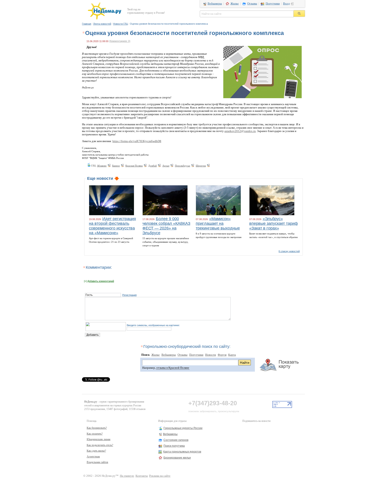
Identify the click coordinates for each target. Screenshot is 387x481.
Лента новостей (102, 23)
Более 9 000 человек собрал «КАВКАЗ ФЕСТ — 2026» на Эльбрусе (166, 226)
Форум (222, 354)
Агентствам (93, 456)
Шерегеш (201, 165)
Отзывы (252, 3)
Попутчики (273, 3)
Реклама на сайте (159, 475)
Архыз (165, 165)
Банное (116, 165)
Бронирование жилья (177, 457)
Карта (232, 354)
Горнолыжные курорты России (182, 428)
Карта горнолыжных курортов (182, 451)
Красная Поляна (134, 165)
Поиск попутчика (174, 445)
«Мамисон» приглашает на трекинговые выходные (218, 223)
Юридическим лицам (98, 439)
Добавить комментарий (100, 281)
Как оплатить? (95, 433)
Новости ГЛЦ (120, 23)
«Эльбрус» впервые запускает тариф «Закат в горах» (273, 223)
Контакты (141, 475)
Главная (86, 23)
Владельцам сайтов (97, 462)
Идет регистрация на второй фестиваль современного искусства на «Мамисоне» (112, 226)
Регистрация (129, 295)
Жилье (234, 3)
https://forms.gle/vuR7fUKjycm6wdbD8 (136, 141)
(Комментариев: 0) (119, 41)
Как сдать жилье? (96, 450)
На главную (127, 475)
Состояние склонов (175, 440)
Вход (286, 3)
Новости (210, 354)
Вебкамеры (215, 3)
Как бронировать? (97, 427)
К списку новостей (289, 251)
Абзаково (102, 165)
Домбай (152, 165)
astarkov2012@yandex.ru (240, 131)
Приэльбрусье (182, 165)
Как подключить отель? (100, 445)
